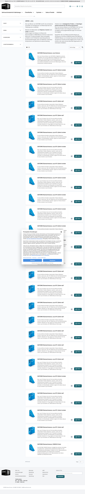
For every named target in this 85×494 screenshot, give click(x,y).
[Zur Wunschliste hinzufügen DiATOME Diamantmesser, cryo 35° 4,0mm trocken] (71, 156)
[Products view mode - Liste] (27, 47)
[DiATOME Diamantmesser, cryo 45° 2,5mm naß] (31, 320)
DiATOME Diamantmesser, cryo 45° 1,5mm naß (50, 345)
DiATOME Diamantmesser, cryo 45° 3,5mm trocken (51, 163)
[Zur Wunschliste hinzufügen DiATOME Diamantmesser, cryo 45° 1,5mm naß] (71, 352)
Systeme (38, 12)
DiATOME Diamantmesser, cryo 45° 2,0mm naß (50, 331)
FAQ (43, 476)
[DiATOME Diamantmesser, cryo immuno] (31, 58)
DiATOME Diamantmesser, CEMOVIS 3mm (49, 444)
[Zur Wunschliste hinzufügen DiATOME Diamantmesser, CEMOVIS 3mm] (71, 454)
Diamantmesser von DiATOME (26, 16)
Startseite (3, 16)
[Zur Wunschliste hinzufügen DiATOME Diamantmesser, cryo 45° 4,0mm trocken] (71, 139)
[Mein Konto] (77, 6)
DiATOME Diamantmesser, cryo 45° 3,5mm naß (50, 271)
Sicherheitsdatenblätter (20, 476)
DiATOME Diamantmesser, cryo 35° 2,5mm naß (50, 359)
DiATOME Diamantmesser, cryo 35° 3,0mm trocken (51, 84)
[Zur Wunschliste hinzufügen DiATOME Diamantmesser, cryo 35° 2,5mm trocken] (71, 218)
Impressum (45, 474)
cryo (34, 16)
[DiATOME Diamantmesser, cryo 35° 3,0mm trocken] (31, 89)
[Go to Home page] (6, 6)
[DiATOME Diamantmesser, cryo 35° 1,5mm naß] (31, 432)
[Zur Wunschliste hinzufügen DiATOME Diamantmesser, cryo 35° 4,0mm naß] (71, 264)
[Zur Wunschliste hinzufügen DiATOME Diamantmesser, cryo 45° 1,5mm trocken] (71, 247)
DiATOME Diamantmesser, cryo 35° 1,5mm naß (50, 427)
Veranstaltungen (19, 472)
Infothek (59, 12)
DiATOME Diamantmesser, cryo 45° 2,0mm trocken (51, 226)
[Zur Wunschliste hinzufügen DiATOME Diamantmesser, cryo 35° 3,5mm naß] (71, 295)
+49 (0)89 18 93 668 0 (17, 487)
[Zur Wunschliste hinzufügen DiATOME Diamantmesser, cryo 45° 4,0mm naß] (71, 108)
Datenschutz (45, 472)
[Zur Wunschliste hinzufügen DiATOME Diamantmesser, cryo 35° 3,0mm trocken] (71, 94)
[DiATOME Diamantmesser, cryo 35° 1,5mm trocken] (31, 415)
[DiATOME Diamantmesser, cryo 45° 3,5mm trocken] (31, 167)
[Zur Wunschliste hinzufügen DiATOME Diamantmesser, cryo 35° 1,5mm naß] (71, 437)
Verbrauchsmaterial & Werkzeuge (11, 12)
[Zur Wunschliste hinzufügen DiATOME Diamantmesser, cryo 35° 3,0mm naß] (71, 125)
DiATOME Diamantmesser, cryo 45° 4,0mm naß (50, 101)
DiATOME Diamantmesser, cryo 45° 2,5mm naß (50, 316)
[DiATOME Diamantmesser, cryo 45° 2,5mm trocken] (31, 198)
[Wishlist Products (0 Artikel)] (80, 6)
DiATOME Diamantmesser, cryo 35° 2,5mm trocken (51, 209)
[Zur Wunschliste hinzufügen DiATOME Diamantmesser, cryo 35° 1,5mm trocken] (71, 420)
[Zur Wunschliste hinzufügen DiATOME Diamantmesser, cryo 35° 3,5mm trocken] (71, 187)
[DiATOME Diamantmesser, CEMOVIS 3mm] (31, 449)
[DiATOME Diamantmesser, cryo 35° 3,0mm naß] (31, 120)
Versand (31, 474)
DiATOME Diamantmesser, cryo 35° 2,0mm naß (50, 393)
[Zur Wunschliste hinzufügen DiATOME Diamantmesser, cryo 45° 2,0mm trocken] (71, 233)
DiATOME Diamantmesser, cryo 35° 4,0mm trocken (51, 146)
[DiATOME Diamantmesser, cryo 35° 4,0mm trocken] (31, 151)
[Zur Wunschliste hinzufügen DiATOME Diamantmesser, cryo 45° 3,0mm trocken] (71, 77)
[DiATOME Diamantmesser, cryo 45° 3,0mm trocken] (31, 73)
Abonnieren (60, 476)
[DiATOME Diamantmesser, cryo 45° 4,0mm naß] (31, 105)
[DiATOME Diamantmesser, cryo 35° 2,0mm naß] (31, 398)
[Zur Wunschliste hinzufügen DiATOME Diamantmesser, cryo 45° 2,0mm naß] (71, 337)
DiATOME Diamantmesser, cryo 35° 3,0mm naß (50, 115)
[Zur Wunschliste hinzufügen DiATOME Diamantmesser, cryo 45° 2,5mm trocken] (71, 201)
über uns (17, 470)
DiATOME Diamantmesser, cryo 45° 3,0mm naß (50, 302)
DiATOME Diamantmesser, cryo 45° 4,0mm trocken (51, 132)
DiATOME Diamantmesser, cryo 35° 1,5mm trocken (51, 410)
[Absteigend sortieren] (82, 47)
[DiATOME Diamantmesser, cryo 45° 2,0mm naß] (31, 334)
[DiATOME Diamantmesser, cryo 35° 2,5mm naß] (31, 364)
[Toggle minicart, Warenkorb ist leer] (82, 6)
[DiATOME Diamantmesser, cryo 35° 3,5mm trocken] (31, 182)
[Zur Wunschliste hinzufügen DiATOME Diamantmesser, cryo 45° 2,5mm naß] (71, 323)
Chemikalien (28, 12)
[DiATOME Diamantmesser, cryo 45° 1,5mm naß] (31, 348)
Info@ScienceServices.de (74, 1)
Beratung (31, 470)
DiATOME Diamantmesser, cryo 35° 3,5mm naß (50, 285)
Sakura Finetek (50, 12)
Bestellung (31, 472)
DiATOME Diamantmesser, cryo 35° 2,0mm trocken (51, 376)
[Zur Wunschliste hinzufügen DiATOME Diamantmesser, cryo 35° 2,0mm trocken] (71, 386)
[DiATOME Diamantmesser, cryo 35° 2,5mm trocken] (31, 214)
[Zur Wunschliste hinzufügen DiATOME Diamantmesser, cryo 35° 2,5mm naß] (71, 369)
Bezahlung (31, 476)
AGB (43, 470)
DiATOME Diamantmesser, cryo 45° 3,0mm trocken (51, 70)
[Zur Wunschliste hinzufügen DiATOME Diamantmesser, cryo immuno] (71, 62)
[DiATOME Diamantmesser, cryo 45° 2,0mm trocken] (31, 229)
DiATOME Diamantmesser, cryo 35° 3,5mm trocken (51, 177)
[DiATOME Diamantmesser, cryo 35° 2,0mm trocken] (31, 381)
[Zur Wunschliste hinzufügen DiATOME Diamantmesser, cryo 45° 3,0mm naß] (71, 309)
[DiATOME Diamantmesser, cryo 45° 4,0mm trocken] (31, 136)
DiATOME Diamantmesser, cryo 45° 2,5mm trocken (51, 194)
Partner (17, 474)
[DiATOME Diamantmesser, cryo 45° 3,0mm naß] (31, 306)
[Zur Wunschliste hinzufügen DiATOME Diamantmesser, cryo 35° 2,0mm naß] (71, 403)
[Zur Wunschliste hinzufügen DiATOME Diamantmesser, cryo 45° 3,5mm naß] (71, 278)
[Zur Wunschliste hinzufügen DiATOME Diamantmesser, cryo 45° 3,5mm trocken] (71, 170)
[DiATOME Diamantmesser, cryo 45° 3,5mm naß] (31, 275)
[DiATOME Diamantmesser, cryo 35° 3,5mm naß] (31, 290)
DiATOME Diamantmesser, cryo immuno (48, 53)
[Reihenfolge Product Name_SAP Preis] (75, 47)
